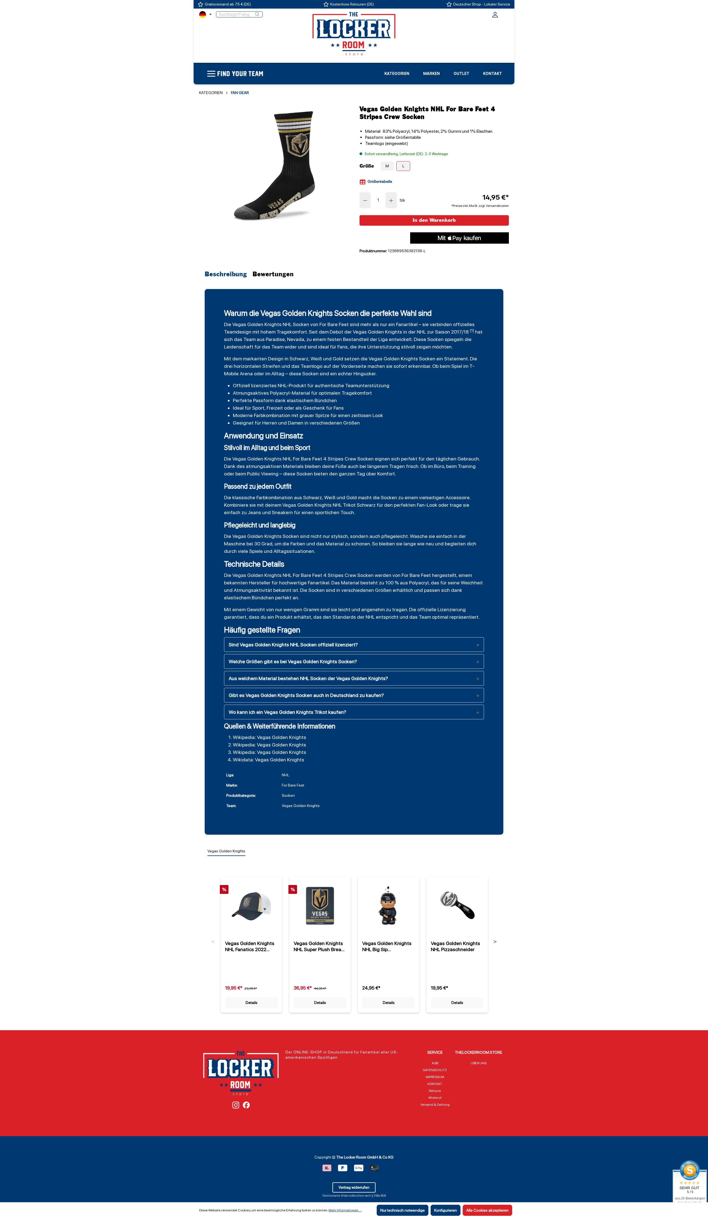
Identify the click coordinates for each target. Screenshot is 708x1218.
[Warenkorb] (505, 14)
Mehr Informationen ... (345, 1210)
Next (495, 941)
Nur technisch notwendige (402, 1210)
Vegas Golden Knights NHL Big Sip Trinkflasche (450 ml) (387, 946)
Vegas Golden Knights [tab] (226, 851)
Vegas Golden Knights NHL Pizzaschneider (455, 946)
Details (251, 1002)
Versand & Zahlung (435, 1105)
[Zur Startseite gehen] (354, 33)
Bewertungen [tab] (273, 274)
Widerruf (435, 1098)
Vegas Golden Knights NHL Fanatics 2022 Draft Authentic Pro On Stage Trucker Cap (250, 946)
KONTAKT (435, 1084)
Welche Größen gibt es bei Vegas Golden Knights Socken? (293, 661)
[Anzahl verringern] (365, 200)
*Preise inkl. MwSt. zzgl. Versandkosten (480, 206)
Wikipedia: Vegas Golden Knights (269, 737)
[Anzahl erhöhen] (391, 200)
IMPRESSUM (435, 1077)
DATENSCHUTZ (435, 1070)
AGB (435, 1063)
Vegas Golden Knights (257, 324)
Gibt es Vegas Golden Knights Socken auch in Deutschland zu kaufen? (306, 695)
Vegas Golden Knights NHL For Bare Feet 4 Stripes (287, 459)
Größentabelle (379, 181)
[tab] (227, 274)
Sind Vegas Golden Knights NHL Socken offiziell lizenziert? (293, 644)
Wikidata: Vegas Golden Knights (268, 759)
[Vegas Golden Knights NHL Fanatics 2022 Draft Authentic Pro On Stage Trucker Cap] (251, 905)
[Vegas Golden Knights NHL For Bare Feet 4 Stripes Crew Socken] (273, 165)
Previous (213, 941)
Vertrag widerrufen (354, 1187)
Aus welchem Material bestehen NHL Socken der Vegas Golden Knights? (308, 678)
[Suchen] (257, 14)
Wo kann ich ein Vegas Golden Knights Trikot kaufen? (287, 712)
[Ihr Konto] (495, 16)
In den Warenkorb (434, 220)
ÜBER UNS (478, 1063)
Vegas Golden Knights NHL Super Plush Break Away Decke (319, 946)
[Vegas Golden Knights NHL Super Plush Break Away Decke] (320, 905)
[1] (472, 330)
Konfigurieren (445, 1210)
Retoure (435, 1091)
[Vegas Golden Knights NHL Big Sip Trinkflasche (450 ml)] (388, 905)
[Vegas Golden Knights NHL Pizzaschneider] (457, 905)
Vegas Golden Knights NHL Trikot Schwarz (329, 505)
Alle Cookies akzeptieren (487, 1210)
